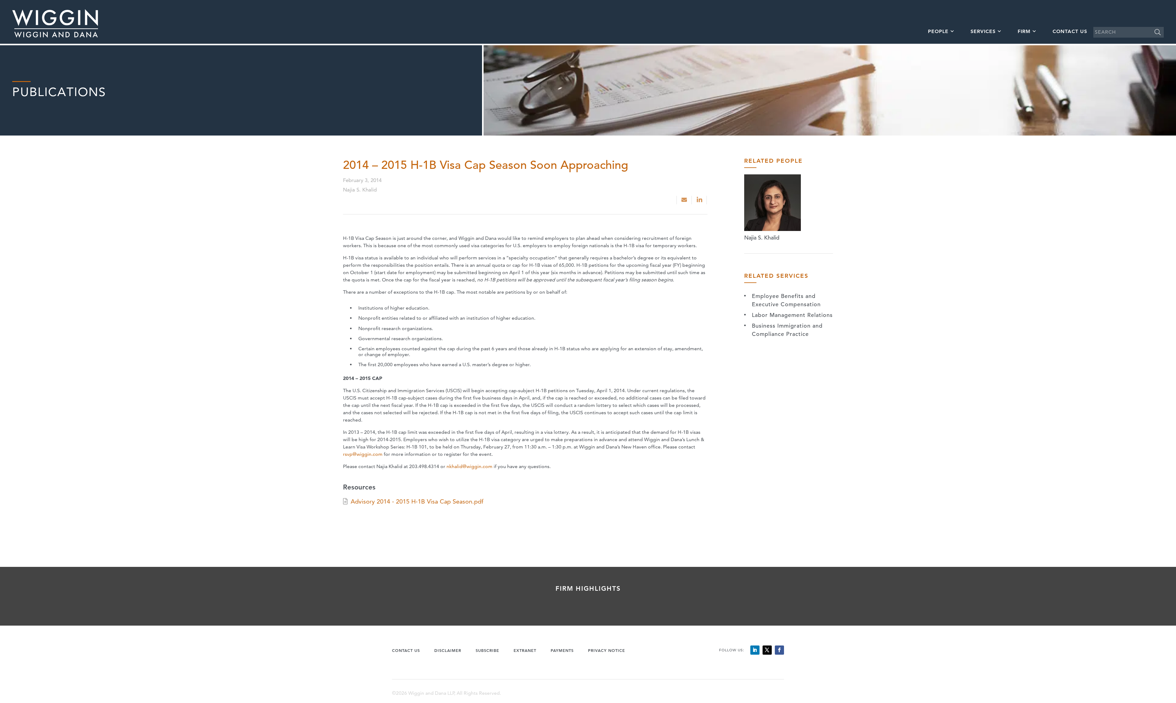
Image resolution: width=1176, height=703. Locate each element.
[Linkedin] (700, 200)
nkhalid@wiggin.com (469, 466)
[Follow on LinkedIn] (755, 650)
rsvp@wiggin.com (363, 454)
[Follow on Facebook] (779, 650)
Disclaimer (447, 650)
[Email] (684, 200)
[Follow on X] (767, 650)
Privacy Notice (606, 650)
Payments (562, 650)
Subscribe (487, 650)
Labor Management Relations (792, 314)
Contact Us (1070, 31)
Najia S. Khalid (761, 237)
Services (983, 31)
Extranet (525, 650)
